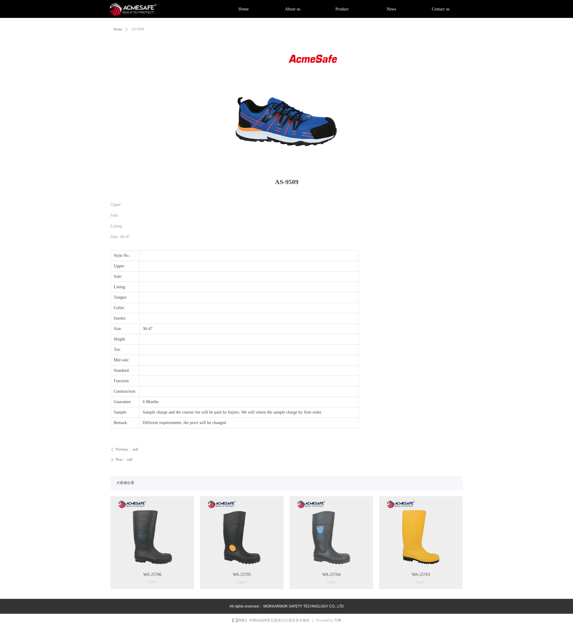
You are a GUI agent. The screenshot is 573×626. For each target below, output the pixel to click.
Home (117, 29)
